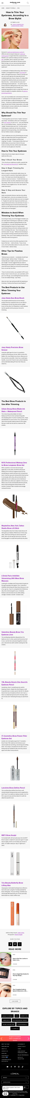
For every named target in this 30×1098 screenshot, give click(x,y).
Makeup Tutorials (10, 8)
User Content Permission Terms (22, 1051)
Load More (15, 1001)
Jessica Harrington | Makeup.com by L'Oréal (17, 25)
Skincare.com (5, 1046)
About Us (4, 1048)
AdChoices (13, 1095)
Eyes (18, 8)
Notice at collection (21, 1058)
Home (3, 8)
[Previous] (1, 1039)
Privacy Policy (22, 1046)
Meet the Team (5, 1044)
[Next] (28, 1039)
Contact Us (5, 1051)
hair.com (4, 1053)
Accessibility (21, 1044)
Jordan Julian (20, 932)
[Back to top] (26, 1094)
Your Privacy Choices (5, 1056)
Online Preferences (23, 1055)
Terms (19, 1048)
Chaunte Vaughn (18, 934)
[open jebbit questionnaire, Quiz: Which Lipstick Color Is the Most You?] (5, 1094)
